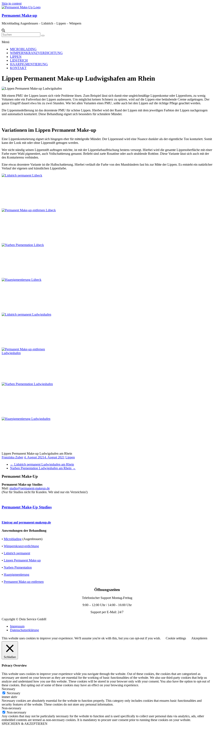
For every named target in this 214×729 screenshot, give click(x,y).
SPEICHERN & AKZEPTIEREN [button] (24, 723)
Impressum (17, 626)
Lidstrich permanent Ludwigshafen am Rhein (42, 464)
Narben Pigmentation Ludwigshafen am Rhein (43, 468)
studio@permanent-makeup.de (29, 488)
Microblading (13, 539)
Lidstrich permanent (17, 553)
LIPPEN (16, 56)
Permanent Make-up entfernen (24, 581)
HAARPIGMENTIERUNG (29, 64)
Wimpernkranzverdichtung (21, 546)
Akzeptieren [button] (199, 638)
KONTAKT (18, 68)
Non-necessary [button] (11, 708)
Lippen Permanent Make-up (22, 560)
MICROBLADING (23, 49)
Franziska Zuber (12, 457)
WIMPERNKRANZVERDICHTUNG (36, 53)
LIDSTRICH (19, 60)
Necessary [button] (8, 689)
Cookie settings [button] (176, 638)
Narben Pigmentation (18, 567)
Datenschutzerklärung (24, 630)
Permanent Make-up (19, 15)
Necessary (13, 693)
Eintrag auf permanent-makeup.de (26, 522)
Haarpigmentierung (16, 574)
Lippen (70, 457)
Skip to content (12, 3)
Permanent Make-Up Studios (27, 507)
